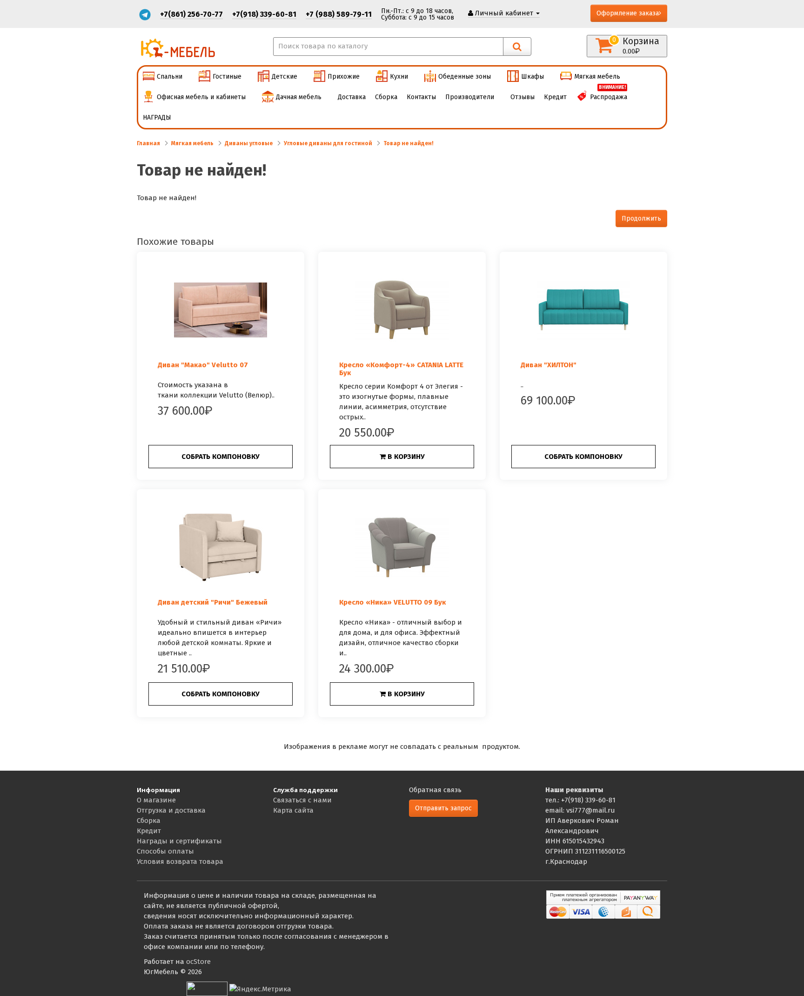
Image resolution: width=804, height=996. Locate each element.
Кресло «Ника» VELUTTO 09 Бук (392, 602)
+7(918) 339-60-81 (264, 14)
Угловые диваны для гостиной (328, 143)
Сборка (386, 97)
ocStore (198, 961)
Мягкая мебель (597, 77)
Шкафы (532, 77)
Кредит (555, 97)
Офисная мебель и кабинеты (201, 97)
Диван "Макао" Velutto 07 (203, 365)
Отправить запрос (443, 808)
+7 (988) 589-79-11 (339, 14)
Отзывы (522, 97)
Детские (284, 77)
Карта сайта (293, 810)
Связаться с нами (302, 800)
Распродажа (608, 94)
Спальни (169, 77)
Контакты (421, 97)
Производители (469, 97)
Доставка (352, 97)
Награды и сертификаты (179, 841)
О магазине (156, 800)
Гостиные (227, 77)
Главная (148, 143)
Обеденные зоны (464, 77)
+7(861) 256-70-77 (191, 14)
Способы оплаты (165, 851)
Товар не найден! (408, 143)
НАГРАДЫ (157, 117)
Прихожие (344, 77)
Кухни (399, 77)
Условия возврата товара (180, 861)
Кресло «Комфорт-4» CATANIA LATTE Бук (401, 369)
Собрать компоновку (220, 456)
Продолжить (641, 218)
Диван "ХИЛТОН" (548, 365)
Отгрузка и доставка (171, 810)
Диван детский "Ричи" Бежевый (213, 602)
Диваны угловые (249, 143)
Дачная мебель (299, 97)
